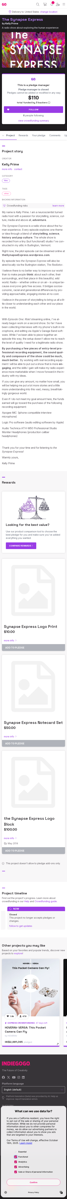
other (6, 193)
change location (48, 11)
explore (18, 953)
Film (6, 180)
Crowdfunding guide (46, 901)
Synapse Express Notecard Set (33, 722)
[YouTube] (13, 1077)
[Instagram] (18, 1077)
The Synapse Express (22, 19)
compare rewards (20, 545)
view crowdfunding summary (33, 120)
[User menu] (58, 4)
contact (18, 169)
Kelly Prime (11, 23)
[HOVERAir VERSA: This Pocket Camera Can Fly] (31, 987)
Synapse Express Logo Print (30, 626)
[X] (8, 1077)
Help (26, 901)
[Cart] (45, 4)
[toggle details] (58, 1045)
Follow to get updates (20, 926)
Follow (33, 109)
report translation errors (26, 1099)
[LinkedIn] (23, 1077)
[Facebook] (3, 1077)
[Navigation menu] (64, 4)
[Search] (37, 4)
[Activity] (52, 4)
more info (7, 169)
